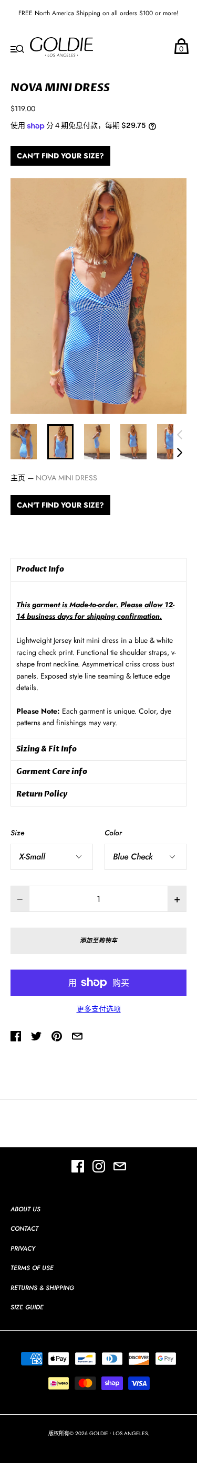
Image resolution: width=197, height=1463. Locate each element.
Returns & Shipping (42, 1288)
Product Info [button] (40, 569)
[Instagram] (98, 1168)
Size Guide (27, 1307)
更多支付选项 (99, 1009)
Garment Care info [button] (51, 772)
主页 (18, 477)
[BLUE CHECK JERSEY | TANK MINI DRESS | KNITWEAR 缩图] (24, 441)
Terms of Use (32, 1268)
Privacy (23, 1248)
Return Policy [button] (41, 794)
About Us (25, 1209)
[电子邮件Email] (119, 1168)
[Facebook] (77, 1168)
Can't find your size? (60, 155)
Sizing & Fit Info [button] (46, 749)
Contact (24, 1228)
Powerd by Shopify (99, 1444)
